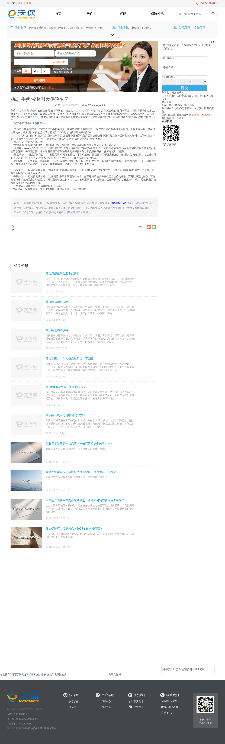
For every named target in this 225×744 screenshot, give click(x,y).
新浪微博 (138, 701)
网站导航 (106, 706)
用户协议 (49, 87)
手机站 (72, 706)
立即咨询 (39, 80)
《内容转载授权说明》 (121, 203)
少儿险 (69, 27)
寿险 (60, 27)
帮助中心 (106, 701)
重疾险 (42, 27)
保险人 (147, 27)
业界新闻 (136, 27)
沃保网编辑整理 (71, 104)
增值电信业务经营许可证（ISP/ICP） (26, 709)
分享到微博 (115, 674)
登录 (20, 3)
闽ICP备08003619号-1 (18, 714)
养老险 (89, 27)
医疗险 (52, 27)
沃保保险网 (12, 728)
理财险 (79, 27)
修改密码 (189, 105)
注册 (28, 3)
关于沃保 (73, 701)
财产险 (99, 27)
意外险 (32, 27)
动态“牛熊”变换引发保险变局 (188, 669)
